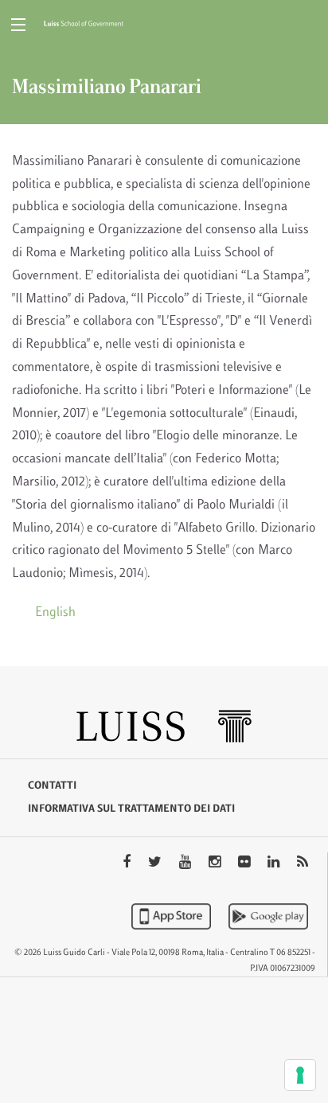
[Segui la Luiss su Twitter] (156, 863)
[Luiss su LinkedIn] (275, 863)
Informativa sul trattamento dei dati (131, 809)
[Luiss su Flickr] (245, 863)
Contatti (52, 786)
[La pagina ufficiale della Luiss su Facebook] (128, 863)
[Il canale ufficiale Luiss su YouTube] (186, 863)
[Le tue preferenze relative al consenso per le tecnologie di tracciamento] (300, 1075)
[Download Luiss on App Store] (172, 916)
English (55, 612)
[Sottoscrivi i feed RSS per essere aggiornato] (302, 863)
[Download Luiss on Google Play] (268, 916)
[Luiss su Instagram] (216, 863)
